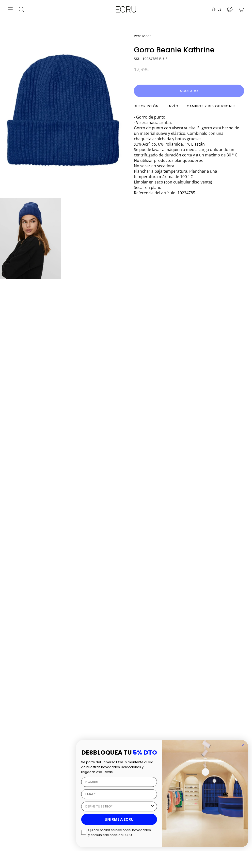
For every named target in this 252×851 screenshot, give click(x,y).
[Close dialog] (242, 745)
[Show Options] (152, 806)
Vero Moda (143, 35)
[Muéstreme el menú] (10, 9)
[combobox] (117, 806)
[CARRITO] (241, 9)
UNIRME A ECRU (119, 819)
